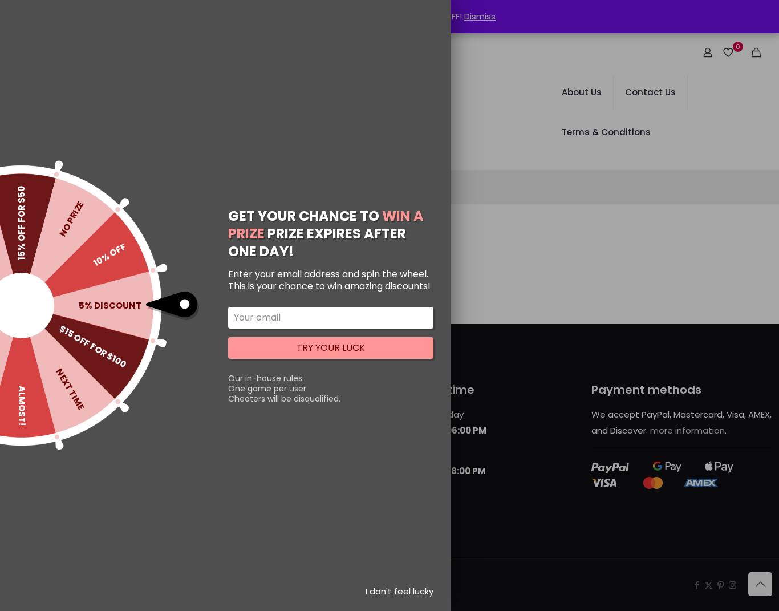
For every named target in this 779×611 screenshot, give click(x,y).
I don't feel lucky (399, 591)
